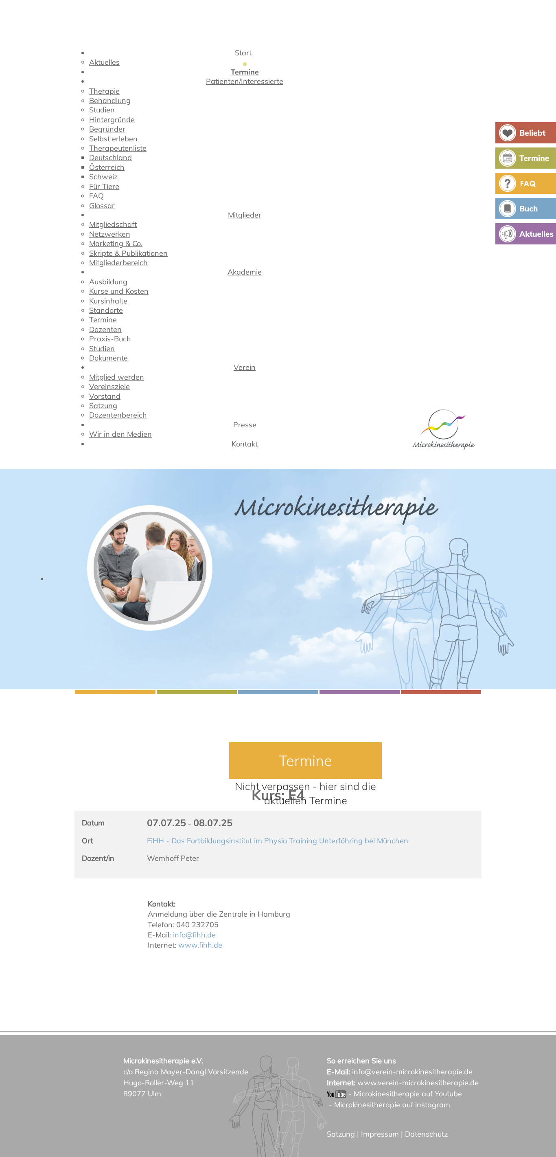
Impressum (380, 1134)
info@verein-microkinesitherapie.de (412, 1071)
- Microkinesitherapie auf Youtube (404, 1093)
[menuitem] (245, 54)
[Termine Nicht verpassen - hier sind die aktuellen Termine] (278, 579)
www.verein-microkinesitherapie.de (418, 1082)
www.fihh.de (200, 945)
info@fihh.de (194, 934)
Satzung (341, 1134)
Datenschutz (426, 1134)
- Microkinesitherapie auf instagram (388, 1104)
